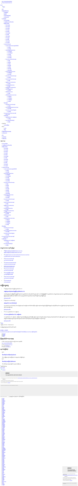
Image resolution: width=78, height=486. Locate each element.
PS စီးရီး (9, 60)
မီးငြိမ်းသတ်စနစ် (6, 23)
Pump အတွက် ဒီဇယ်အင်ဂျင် (10, 120)
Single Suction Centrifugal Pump (8, 173)
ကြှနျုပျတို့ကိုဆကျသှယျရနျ (6, 131)
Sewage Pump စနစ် (12, 331)
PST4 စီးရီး (7, 39)
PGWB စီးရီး (8, 179)
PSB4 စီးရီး (9, 65)
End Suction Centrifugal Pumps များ (11, 59)
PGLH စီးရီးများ (10, 52)
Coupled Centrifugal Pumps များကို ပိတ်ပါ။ (12, 45)
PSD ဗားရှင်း (8, 28)
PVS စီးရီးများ (8, 221)
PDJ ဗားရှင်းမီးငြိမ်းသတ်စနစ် (8, 274)
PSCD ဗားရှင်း (6, 156)
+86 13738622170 (8, 346)
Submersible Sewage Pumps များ (10, 104)
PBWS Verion (8, 114)
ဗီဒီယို (5, 129)
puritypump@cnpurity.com (8, 344)
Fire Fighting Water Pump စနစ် (4, 331)
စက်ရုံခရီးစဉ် (6, 12)
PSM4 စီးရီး (9, 68)
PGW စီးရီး (9, 54)
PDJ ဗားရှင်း (7, 29)
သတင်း (5, 128)
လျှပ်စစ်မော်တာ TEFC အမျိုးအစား (11, 117)
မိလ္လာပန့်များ (6, 102)
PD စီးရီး (9, 121)
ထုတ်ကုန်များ (4, 18)
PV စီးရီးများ (10, 96)
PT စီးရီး (9, 93)
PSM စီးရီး (7, 190)
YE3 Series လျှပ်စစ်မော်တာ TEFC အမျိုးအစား (12, 314)
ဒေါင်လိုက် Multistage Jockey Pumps (9, 218)
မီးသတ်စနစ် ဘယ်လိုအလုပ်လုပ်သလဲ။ (9, 354)
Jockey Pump (29, 331)
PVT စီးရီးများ (10, 99)
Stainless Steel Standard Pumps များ (9, 202)
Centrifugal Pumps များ (5, 167)
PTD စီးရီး (9, 90)
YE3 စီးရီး (9, 118)
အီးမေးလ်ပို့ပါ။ (2, 367)
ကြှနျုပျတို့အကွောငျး (5, 10)
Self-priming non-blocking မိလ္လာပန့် (9, 233)
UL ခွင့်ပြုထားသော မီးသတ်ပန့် (7, 145)
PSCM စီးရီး (9, 74)
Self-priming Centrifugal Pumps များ (11, 75)
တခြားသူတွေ (6, 115)
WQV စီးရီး (9, 108)
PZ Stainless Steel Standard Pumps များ (9, 264)
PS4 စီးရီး (7, 187)
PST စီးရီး (9, 47)
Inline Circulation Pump (7, 212)
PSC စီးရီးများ (10, 72)
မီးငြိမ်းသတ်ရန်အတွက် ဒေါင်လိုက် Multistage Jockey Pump (13, 252)
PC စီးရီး (7, 209)
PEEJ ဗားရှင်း (8, 26)
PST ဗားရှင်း (8, 37)
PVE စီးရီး (9, 101)
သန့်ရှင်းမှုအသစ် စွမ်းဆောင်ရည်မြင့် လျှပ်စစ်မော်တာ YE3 (14, 291)
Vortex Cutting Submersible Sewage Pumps (12, 107)
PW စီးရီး (9, 83)
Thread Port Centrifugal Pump (8, 208)
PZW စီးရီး (9, 111)
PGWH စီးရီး (9, 57)
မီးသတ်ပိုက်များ (24, 331)
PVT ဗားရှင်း (8, 42)
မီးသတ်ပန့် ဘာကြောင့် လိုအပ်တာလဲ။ (9, 361)
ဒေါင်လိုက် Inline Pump (9, 91)
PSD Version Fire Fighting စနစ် (8, 260)
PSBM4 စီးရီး (10, 70)
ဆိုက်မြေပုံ (2, 330)
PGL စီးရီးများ (10, 51)
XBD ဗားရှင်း (8, 36)
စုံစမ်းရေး (5, 298)
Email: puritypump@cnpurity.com (7, 2)
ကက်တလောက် (6, 17)
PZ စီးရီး (9, 80)
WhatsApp (3, 369)
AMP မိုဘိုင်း (6, 330)
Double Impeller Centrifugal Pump (11, 87)
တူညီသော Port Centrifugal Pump (11, 82)
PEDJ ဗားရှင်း (6, 148)
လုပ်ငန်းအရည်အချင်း (7, 15)
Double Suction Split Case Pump (10, 71)
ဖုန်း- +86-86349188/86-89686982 (7, 1)
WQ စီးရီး (7, 229)
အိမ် (2, 9)
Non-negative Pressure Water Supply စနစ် (10, 113)
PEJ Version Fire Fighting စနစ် (8, 270)
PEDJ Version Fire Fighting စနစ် (8, 278)
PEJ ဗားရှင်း (7, 31)
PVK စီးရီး (7, 34)
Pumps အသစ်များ (6, 20)
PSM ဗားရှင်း (6, 164)
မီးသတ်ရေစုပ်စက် (18, 331)
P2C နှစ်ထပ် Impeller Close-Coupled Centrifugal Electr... (12, 256)
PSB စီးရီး (9, 62)
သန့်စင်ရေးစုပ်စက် (34, 331)
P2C (8, 88)
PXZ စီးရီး (9, 77)
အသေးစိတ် (9, 298)
